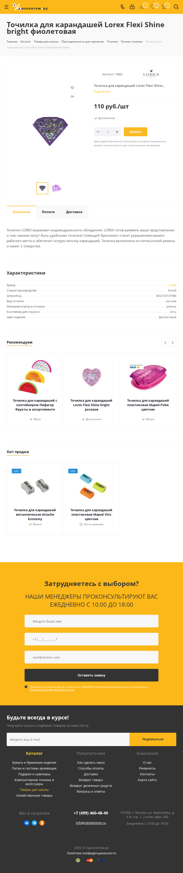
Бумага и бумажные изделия (34, 762)
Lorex (172, 285)
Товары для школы (34, 790)
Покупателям (91, 753)
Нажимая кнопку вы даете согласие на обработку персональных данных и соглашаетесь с (89, 688)
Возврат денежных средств (91, 785)
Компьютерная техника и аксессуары (34, 782)
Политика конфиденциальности (91, 853)
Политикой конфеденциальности (52, 690)
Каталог (34, 753)
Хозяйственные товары (34, 795)
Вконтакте (26, 823)
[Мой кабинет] (132, 7)
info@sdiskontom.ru (91, 823)
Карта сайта (147, 780)
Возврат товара (91, 780)
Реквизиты (147, 768)
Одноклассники (42, 823)
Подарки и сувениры (34, 774)
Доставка (91, 774)
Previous (165, 343)
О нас (147, 762)
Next (172, 343)
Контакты (147, 774)
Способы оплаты (91, 768)
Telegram (34, 823)
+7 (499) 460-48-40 (91, 813)
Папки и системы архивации (34, 768)
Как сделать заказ (91, 762)
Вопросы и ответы (91, 791)
